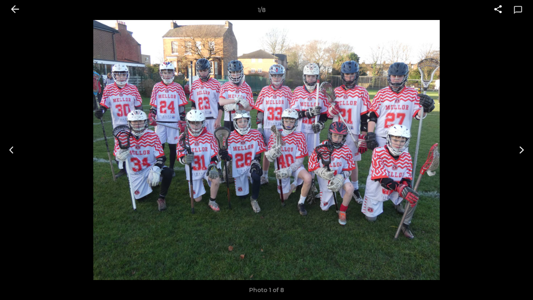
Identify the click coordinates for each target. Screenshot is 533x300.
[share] (498, 10)
